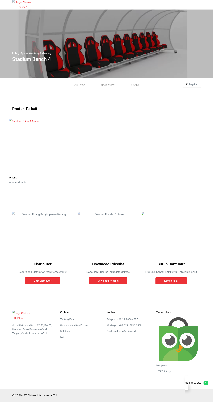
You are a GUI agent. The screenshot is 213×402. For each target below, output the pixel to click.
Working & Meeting (40, 53)
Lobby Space (20, 53)
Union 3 (13, 177)
